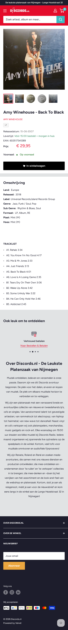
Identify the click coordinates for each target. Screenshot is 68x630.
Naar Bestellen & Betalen (34, 345)
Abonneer (14, 565)
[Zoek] (60, 19)
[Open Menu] (5, 11)
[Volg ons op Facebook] (5, 592)
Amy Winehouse (13, 119)
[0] (62, 11)
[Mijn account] (55, 10)
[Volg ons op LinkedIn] (18, 592)
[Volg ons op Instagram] (12, 592)
